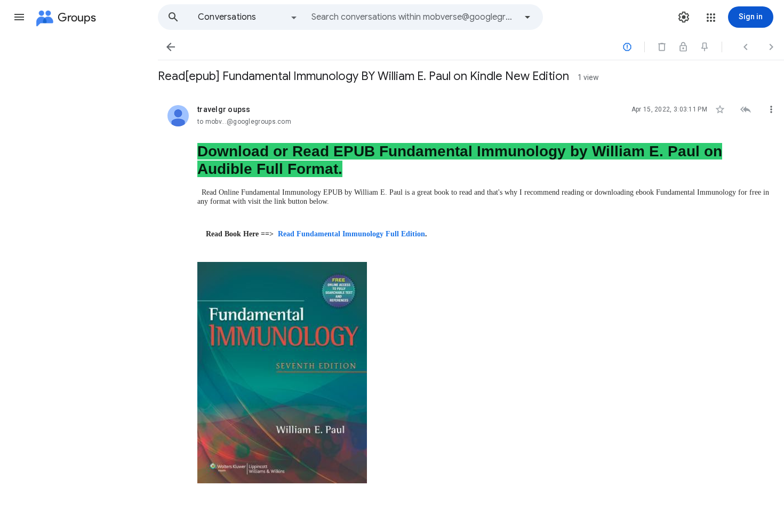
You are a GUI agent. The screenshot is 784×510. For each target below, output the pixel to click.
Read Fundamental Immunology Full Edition (351, 234)
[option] (248, 17)
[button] (19, 17)
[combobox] (414, 17)
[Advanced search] (527, 17)
